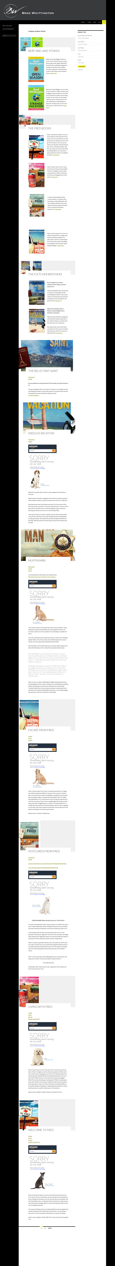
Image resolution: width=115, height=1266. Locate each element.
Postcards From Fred (44, 851)
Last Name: (81, 47)
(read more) (53, 73)
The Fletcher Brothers (45, 274)
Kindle (30, 379)
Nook (30, 571)
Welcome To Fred (41, 1130)
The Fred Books (39, 128)
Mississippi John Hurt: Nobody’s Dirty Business (42, 577)
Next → (50, 1228)
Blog (99, 22)
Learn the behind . (43, 867)
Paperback (31, 377)
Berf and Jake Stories (44, 50)
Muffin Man (36, 560)
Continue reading (34, 395)
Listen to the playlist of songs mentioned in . (47, 863)
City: (79, 54)
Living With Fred (40, 1006)
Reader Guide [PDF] (34, 1019)
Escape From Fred (41, 730)
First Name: (81, 41)
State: (79, 60)
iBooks (30, 740)
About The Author (7, 25)
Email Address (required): (85, 35)
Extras (89, 22)
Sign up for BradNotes (8, 28)
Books (82, 22)
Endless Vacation (41, 433)
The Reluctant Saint (43, 370)
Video (94, 22)
